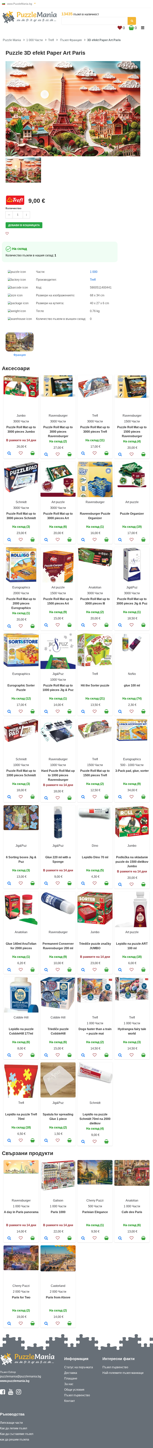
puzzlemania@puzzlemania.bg (20, 1376)
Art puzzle (58, 502)
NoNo (132, 673)
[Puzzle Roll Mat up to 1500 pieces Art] (46, 625)
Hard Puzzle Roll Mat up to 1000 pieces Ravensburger (58, 775)
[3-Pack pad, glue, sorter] (120, 797)
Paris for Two (21, 1297)
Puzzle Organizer (132, 513)
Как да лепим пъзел (13, 1428)
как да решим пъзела (14, 1439)
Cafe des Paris (132, 1212)
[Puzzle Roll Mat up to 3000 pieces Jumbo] (9, 453)
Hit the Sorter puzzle (95, 685)
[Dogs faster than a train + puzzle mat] (83, 1055)
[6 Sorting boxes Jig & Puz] (9, 883)
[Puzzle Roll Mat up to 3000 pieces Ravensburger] (46, 454)
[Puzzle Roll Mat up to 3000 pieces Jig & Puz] (120, 625)
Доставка (70, 1372)
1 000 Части (34, 40)
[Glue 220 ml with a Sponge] (46, 883)
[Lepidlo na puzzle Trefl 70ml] (9, 1140)
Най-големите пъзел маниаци (122, 1372)
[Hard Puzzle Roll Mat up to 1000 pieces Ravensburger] (46, 798)
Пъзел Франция (71, 40)
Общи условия (74, 1389)
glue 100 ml (132, 685)
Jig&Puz (132, 587)
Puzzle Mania (12, 40)
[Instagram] (18, 1393)
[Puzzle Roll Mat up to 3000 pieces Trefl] (83, 453)
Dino (95, 845)
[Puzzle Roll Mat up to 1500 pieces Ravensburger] (120, 454)
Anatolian (95, 587)
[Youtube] (10, 1393)
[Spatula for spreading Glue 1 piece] (46, 1140)
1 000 (93, 271)
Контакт (69, 1400)
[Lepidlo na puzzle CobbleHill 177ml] (9, 1055)
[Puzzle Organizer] (120, 540)
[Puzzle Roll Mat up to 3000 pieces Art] (46, 540)
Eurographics (21, 587)
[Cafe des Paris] (120, 1238)
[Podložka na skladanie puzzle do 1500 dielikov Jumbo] (120, 884)
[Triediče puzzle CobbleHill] (46, 1055)
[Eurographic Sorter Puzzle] (9, 711)
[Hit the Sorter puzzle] (83, 711)
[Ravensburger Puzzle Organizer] (83, 540)
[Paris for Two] (9, 1323)
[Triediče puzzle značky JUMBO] (83, 970)
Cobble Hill (21, 1017)
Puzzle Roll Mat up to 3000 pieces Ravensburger (58, 432)
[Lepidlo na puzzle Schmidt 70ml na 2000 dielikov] (83, 1142)
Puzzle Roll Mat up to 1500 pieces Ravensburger (132, 432)
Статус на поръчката (78, 1367)
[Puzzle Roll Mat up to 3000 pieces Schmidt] (9, 540)
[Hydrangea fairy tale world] (120, 1055)
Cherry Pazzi (95, 1200)
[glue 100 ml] (120, 711)
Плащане (70, 1378)
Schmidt (21, 502)
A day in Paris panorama (21, 1212)
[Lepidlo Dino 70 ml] (83, 883)
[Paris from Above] (46, 1323)
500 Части (95, 1206)
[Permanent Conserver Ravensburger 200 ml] (46, 970)
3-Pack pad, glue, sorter (132, 770)
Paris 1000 (58, 1212)
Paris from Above (58, 1297)
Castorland (58, 1285)
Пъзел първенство (77, 1395)
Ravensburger (58, 415)
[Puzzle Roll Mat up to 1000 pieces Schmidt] (9, 797)
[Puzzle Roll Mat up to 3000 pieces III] (83, 625)
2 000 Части (21, 1291)
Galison (58, 1200)
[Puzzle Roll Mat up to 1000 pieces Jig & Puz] (46, 711)
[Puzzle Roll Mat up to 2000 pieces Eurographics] (9, 626)
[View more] (21, 396)
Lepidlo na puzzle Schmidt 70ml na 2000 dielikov (94, 1119)
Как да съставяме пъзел (16, 1433)
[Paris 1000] (46, 1238)
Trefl (51, 40)
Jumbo (21, 415)
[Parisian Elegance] (83, 1238)
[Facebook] (2, 1393)
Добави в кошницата (24, 225)
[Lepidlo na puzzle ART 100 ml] (120, 970)
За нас (68, 1384)
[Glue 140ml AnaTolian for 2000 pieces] (9, 970)
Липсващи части (11, 1422)
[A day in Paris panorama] (9, 1238)
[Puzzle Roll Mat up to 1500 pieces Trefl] (83, 797)
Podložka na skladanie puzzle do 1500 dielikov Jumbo (131, 862)
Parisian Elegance (95, 1212)
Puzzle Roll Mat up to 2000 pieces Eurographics (21, 603)
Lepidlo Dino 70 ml (95, 857)
